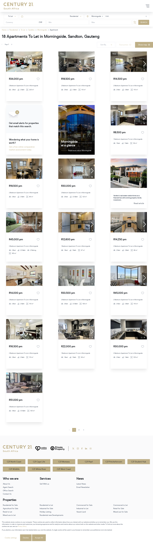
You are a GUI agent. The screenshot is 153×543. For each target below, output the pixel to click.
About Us (6, 484)
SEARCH (143, 22)
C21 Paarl (89, 461)
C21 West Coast (64, 469)
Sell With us (44, 484)
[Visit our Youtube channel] (91, 448)
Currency (9, 22)
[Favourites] (38, 79)
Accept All (39, 538)
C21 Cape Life (39, 461)
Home (4, 30)
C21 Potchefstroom (113, 461)
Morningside (42, 30)
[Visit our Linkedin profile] (86, 448)
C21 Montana (64, 461)
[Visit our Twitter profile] (73, 448)
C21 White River (39, 469)
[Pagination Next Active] (12, 44)
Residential (13, 30)
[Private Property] (57, 448)
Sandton (31, 30)
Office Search (8, 490)
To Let (23, 30)
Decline (26, 538)
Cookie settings (11, 538)
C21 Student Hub (138, 461)
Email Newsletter (83, 487)
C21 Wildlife (14, 469)
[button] (102, 16)
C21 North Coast (14, 461)
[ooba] (41, 448)
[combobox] (115, 16)
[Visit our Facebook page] (81, 448)
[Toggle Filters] (134, 22)
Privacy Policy (22, 526)
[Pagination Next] (84, 430)
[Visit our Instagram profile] (78, 448)
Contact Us (7, 494)
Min (50, 22)
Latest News (81, 484)
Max (93, 22)
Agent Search (8, 487)
